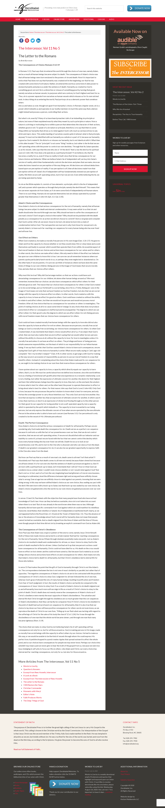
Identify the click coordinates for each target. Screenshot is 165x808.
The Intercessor (39, 32)
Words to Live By (30, 666)
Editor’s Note (28, 694)
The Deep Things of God (33, 700)
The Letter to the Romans (33, 682)
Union (123, 191)
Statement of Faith (24, 722)
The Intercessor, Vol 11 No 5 (55, 32)
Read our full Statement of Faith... (27, 749)
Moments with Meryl (32, 691)
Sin (118, 190)
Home (31, 32)
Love (114, 191)
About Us (124, 771)
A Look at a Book (30, 675)
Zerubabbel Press (46, 8)
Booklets (18, 788)
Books (17, 785)
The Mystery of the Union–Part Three (127, 104)
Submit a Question (128, 780)
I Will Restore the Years (33, 685)
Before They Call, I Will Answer (124, 119)
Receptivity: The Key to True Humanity (127, 114)
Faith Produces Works (32, 697)
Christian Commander (32, 688)
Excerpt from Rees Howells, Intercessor (39, 672)
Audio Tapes (19, 791)
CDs (16, 793)
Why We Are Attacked (121, 109)
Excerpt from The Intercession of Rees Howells (42, 678)
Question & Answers (31, 669)
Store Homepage (21, 782)
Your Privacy (125, 774)
